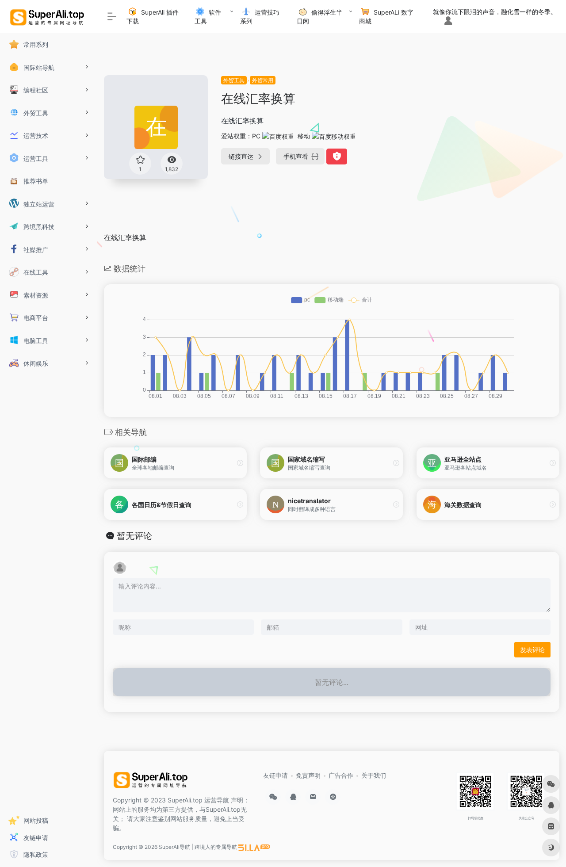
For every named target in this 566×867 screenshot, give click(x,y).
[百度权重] (278, 136)
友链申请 (275, 775)
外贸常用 (262, 80)
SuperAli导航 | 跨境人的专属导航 (198, 847)
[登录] (448, 21)
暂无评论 (134, 536)
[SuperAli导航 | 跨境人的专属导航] (152, 782)
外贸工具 (234, 80)
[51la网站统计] (254, 847)
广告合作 (341, 775)
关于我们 (373, 775)
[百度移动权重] (334, 136)
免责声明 (308, 775)
